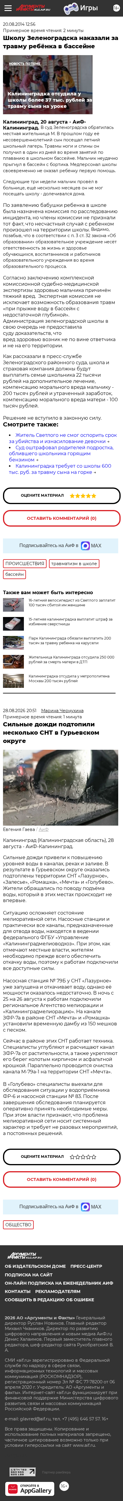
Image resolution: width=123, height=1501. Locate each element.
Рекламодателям (57, 1291)
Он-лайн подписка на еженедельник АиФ (59, 1283)
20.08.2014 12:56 (19, 24)
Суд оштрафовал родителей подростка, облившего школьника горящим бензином (61, 454)
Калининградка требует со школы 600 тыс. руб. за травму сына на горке (60, 469)
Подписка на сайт (29, 1275)
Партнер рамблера (56, 1472)
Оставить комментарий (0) (61, 518)
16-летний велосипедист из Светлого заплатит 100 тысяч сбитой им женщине (72, 602)
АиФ (44, 829)
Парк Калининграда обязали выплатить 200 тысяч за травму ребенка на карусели (70, 640)
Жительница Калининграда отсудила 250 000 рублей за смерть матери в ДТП (71, 659)
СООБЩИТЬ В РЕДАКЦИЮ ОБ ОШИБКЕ (49, 1299)
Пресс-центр (86, 1266)
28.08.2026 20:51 (19, 710)
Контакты (17, 1291)
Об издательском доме (35, 1266)
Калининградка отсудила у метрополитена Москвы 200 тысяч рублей (69, 678)
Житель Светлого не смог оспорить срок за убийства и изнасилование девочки (63, 438)
